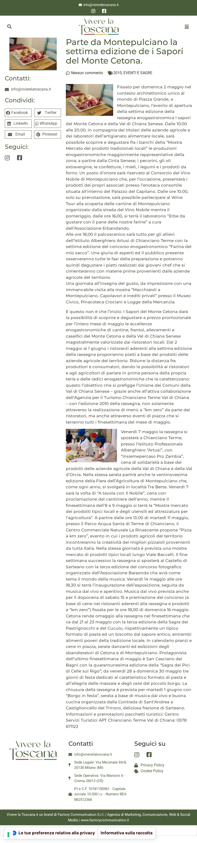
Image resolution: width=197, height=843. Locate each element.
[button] (9, 27)
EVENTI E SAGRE (137, 73)
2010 (117, 73)
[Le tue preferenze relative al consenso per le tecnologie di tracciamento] (8, 834)
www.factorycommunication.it (105, 820)
